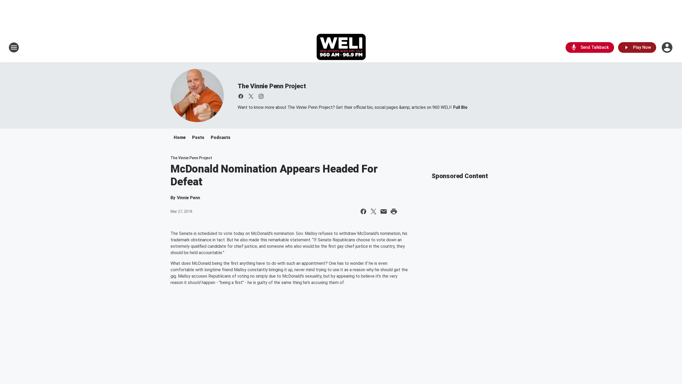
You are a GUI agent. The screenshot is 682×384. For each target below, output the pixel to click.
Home (180, 137)
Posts (198, 137)
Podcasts (220, 137)
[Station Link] (341, 47)
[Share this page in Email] (383, 211)
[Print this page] (393, 211)
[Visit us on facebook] (241, 96)
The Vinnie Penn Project (272, 86)
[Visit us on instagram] (261, 96)
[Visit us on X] (251, 96)
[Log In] (667, 47)
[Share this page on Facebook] (363, 211)
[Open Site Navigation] (14, 47)
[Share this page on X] (373, 211)
